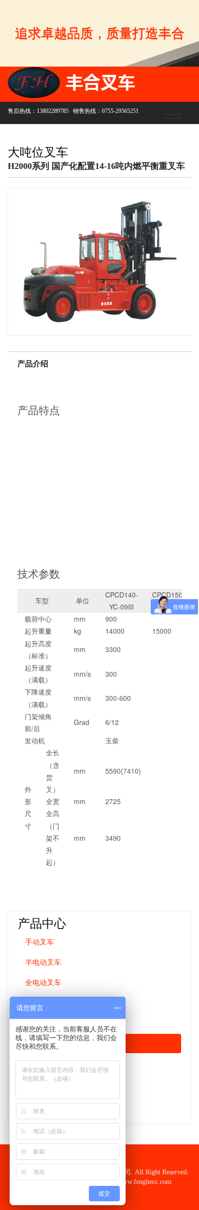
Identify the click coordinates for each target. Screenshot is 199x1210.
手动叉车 (39, 942)
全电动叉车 (43, 983)
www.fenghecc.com (144, 1181)
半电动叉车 (43, 962)
